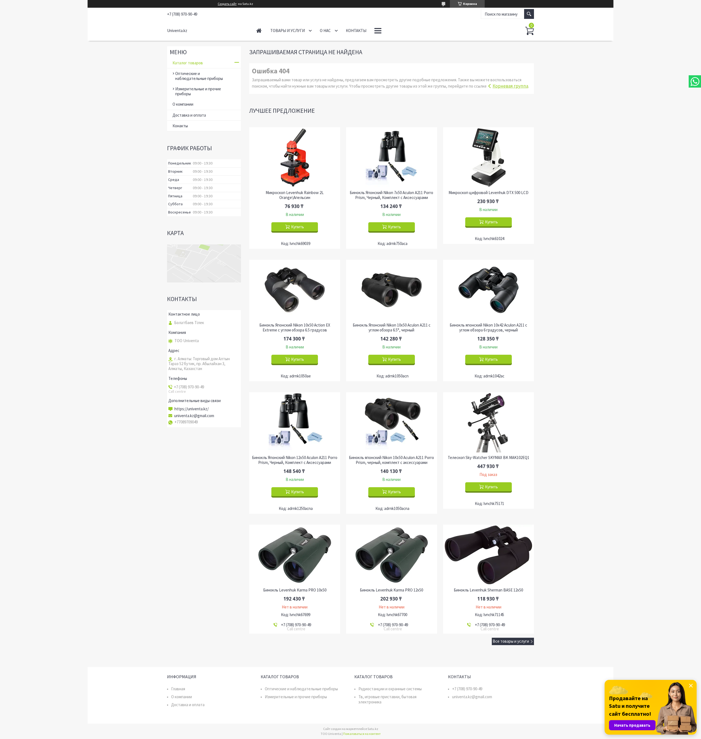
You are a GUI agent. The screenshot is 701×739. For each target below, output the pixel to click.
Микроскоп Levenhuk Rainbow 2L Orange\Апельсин (295, 195)
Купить (297, 226)
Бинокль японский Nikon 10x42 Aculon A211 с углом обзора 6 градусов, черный (488, 328)
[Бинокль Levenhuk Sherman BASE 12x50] (488, 555)
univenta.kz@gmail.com (194, 415)
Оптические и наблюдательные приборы (199, 76)
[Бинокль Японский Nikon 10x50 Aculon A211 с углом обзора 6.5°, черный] (391, 290)
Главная (259, 30)
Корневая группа (510, 86)
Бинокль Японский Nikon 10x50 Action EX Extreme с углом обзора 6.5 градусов (294, 328)
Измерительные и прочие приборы (198, 91)
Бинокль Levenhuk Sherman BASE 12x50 (488, 590)
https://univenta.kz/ (191, 408)
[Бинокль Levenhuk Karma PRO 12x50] (391, 555)
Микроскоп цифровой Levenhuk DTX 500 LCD (488, 192)
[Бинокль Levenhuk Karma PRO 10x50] (294, 555)
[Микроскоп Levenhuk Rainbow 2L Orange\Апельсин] (294, 157)
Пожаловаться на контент (362, 734)
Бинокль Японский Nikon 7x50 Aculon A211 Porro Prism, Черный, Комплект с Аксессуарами (391, 195)
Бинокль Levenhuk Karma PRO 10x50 (294, 590)
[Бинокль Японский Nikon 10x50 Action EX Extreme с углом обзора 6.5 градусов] (294, 290)
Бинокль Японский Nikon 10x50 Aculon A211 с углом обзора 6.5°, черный (391, 328)
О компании (183, 104)
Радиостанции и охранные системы (390, 688)
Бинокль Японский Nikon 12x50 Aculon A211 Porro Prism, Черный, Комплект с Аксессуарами (294, 460)
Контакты (356, 30)
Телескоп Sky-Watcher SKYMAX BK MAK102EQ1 (488, 457)
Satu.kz (372, 729)
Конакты (180, 125)
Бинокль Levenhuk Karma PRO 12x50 (391, 590)
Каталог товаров (188, 62)
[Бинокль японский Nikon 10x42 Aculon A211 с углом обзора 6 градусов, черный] (488, 290)
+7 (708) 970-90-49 (467, 688)
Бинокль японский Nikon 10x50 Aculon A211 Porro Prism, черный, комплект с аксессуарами (391, 460)
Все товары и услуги (511, 641)
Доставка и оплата (189, 115)
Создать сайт (227, 4)
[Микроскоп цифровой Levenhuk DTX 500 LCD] (488, 157)
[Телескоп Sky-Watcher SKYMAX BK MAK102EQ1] (488, 422)
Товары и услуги (287, 30)
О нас (325, 30)
